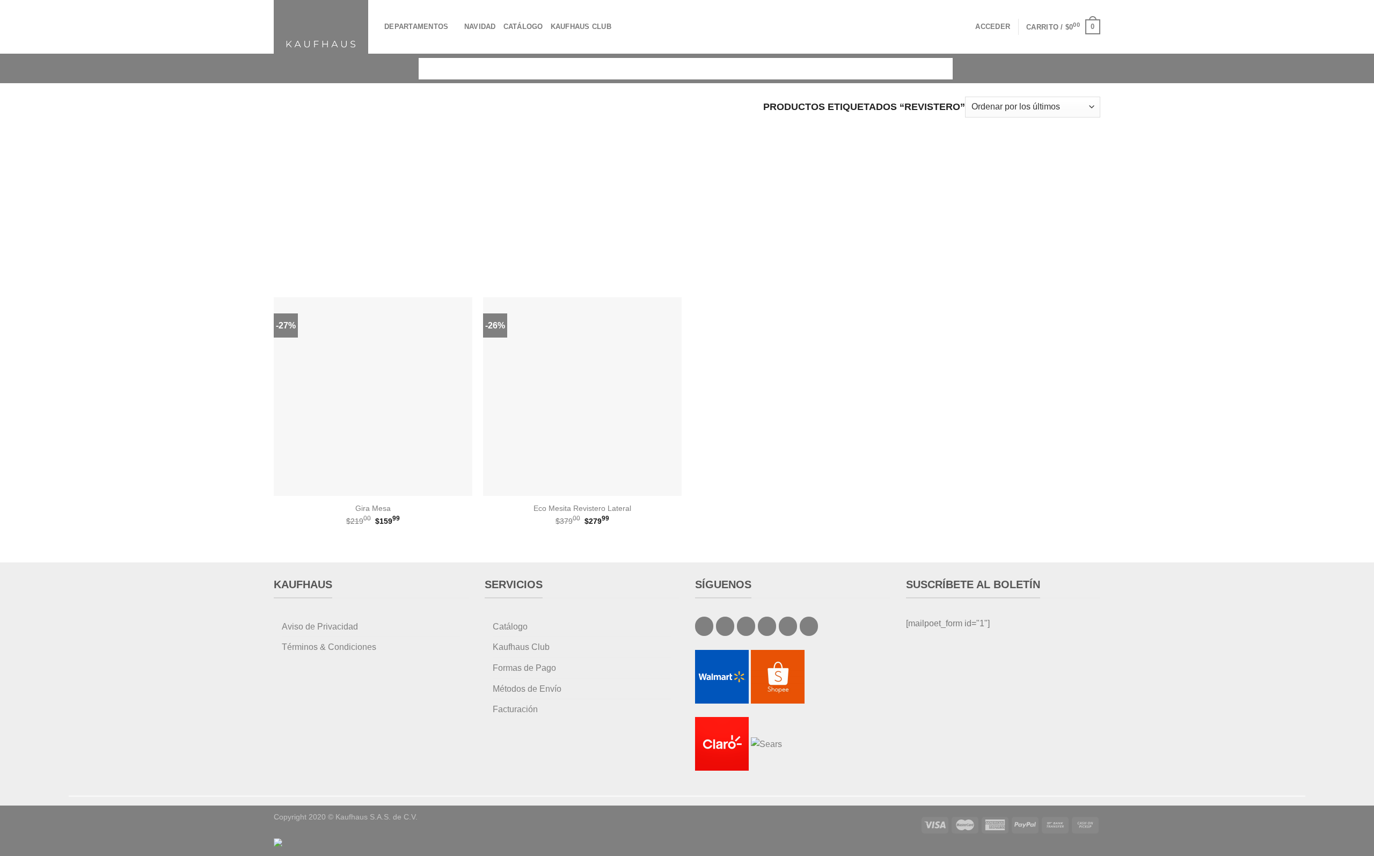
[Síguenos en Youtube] (809, 626)
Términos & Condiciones (329, 647)
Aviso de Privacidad (320, 626)
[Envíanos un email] (746, 626)
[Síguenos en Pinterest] (788, 626)
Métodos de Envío (527, 688)
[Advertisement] (687, 201)
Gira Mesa (373, 508)
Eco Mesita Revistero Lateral (582, 508)
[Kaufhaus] (321, 26)
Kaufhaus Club (581, 27)
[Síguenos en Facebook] (704, 626)
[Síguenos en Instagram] (725, 626)
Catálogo (523, 27)
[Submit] (936, 68)
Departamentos (416, 27)
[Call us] (767, 626)
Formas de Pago (524, 667)
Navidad (480, 27)
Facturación (515, 709)
